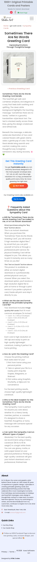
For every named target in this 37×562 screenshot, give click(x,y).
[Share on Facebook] (15, 12)
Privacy (4, 552)
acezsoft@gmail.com (18, 512)
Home (6, 26)
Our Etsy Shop (8, 525)
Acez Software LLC (29, 551)
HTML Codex (15, 558)
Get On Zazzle (18, 199)
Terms (11, 552)
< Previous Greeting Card (18, 88)
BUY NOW (20, 186)
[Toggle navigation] (31, 18)
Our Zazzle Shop (8, 528)
